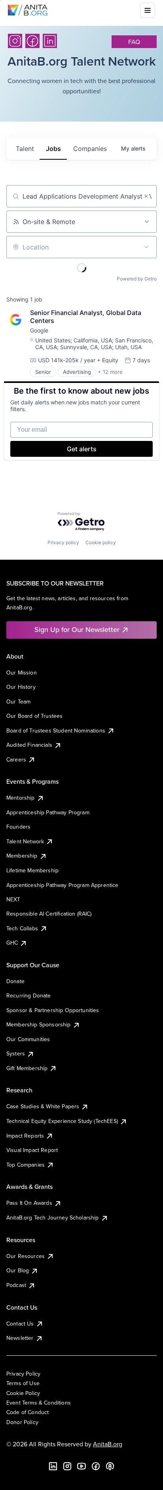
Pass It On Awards (29, 1203)
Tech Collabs (22, 928)
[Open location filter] (146, 247)
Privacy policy (63, 542)
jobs (53, 149)
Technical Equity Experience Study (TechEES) (62, 1121)
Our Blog (17, 1270)
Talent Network (25, 841)
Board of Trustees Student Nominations (55, 730)
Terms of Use (23, 1383)
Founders (18, 827)
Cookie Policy (23, 1393)
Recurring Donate (28, 995)
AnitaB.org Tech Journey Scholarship (52, 1217)
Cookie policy (100, 542)
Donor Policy (22, 1422)
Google (39, 330)
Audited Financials (29, 745)
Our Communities (28, 1039)
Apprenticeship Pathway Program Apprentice (62, 885)
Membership (22, 856)
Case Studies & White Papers (42, 1106)
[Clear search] (146, 196)
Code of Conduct (27, 1412)
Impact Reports (25, 1136)
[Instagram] (15, 41)
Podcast (16, 1285)
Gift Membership (26, 1068)
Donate (15, 981)
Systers (15, 1053)
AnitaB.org (107, 1444)
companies (90, 149)
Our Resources (25, 1256)
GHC (12, 943)
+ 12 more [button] (110, 372)
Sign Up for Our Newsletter (76, 629)
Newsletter (20, 1338)
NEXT (13, 899)
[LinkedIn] (50, 41)
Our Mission (21, 672)
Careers (16, 759)
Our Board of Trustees (34, 716)
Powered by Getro (137, 279)
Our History (21, 687)
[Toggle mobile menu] (147, 10)
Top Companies (25, 1165)
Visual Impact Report (32, 1150)
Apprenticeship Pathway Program (47, 812)
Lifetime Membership (32, 870)
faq (134, 41)
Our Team (18, 701)
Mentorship (20, 798)
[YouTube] (81, 1466)
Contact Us (20, 1324)
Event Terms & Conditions (38, 1403)
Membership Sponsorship (38, 1024)
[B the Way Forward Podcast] (110, 1466)
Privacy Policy (23, 1374)
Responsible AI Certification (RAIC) (49, 914)
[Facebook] (32, 41)
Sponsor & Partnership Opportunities (52, 1010)
